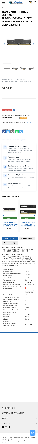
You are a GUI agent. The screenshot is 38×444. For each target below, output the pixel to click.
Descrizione (9, 238)
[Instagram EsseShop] (6, 427)
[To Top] (33, 439)
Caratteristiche (26, 238)
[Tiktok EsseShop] (9, 427)
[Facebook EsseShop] (3, 427)
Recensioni (9, 243)
